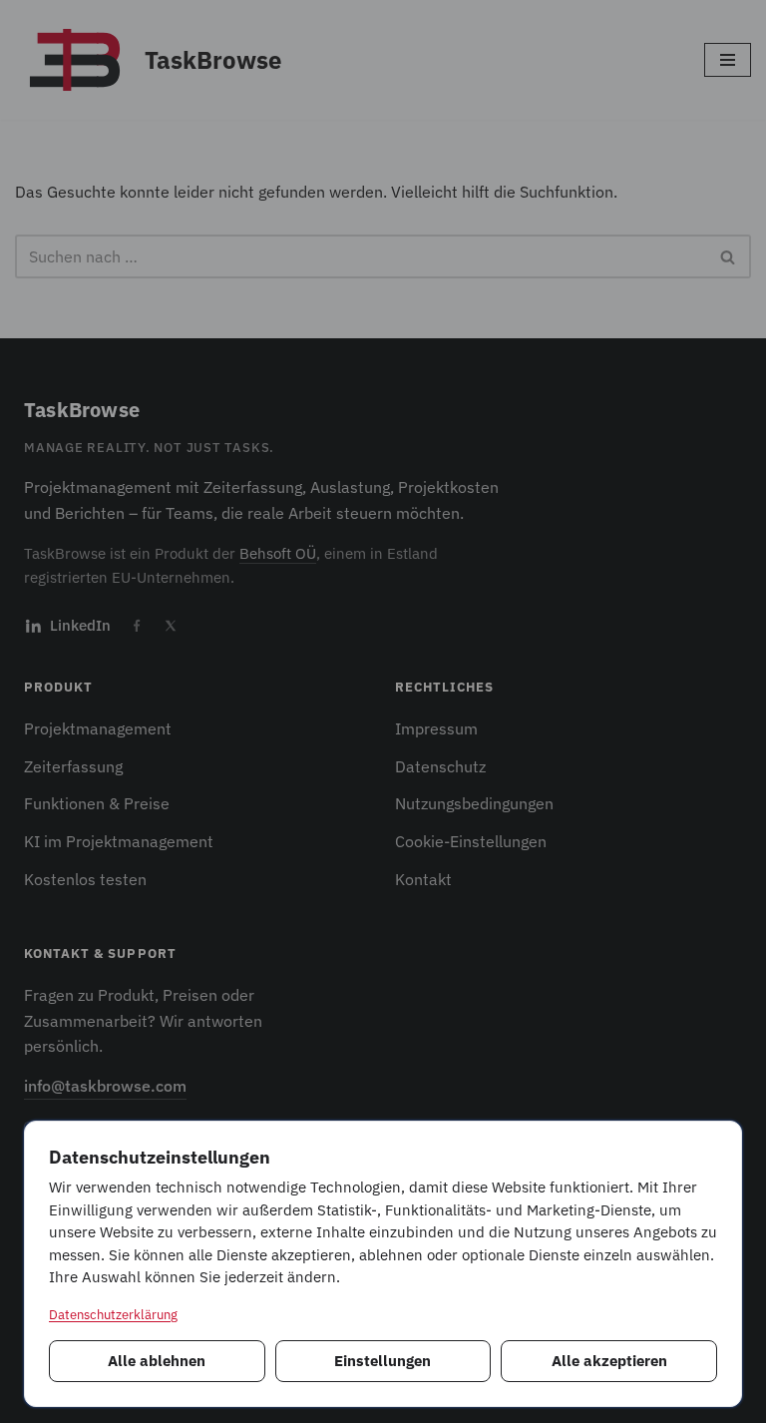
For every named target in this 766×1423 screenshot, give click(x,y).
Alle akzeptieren (609, 1360)
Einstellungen (382, 1360)
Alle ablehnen (156, 1360)
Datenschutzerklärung (113, 1314)
